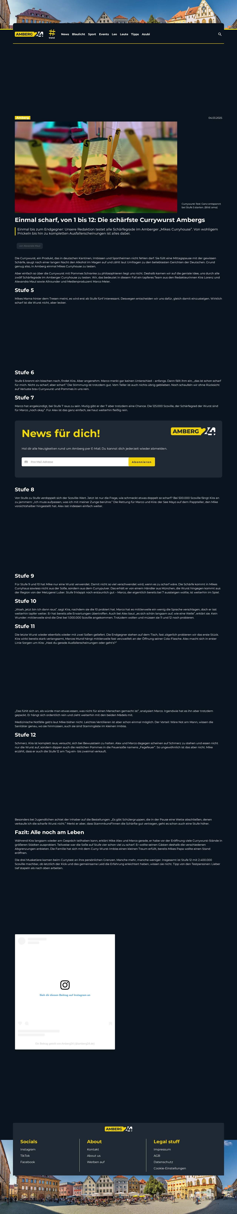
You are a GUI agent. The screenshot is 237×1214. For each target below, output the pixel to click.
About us (94, 1155)
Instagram (28, 1149)
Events (104, 34)
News (65, 34)
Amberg (22, 117)
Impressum (162, 1149)
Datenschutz (163, 1162)
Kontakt (93, 1149)
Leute (124, 34)
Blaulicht (78, 34)
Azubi (146, 34)
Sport (92, 34)
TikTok (25, 1155)
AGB (157, 1155)
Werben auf (95, 1162)
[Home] (30, 34)
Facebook (27, 1162)
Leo (114, 34)
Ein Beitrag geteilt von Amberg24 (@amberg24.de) (65, 1043)
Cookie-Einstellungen (170, 1168)
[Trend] (52, 34)
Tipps (135, 34)
